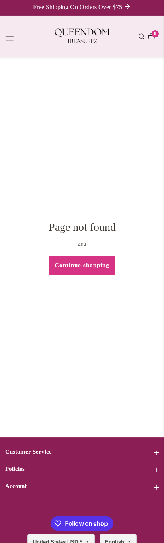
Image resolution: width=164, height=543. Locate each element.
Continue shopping (82, 265)
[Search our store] (142, 36)
